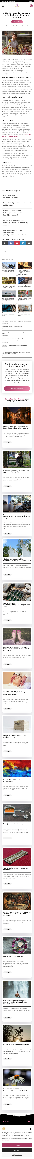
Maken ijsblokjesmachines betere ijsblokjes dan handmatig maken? (17, 223)
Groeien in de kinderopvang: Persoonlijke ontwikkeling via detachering (13, 339)
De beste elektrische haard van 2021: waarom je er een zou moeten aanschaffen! (17, 913)
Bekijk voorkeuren (17, 1155)
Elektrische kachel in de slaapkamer (12, 326)
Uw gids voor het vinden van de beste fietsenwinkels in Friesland (15, 427)
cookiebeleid (5, 1140)
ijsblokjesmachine (12, 175)
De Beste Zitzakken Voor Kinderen (16, 1044)
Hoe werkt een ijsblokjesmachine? (17, 196)
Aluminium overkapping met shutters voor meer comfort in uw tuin (8, 286)
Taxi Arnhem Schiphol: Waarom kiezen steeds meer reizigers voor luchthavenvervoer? (8, 300)
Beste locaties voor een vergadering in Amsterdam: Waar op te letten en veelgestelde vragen (17, 516)
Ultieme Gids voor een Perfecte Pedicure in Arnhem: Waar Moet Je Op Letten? (16, 648)
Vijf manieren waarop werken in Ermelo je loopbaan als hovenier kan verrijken (16, 353)
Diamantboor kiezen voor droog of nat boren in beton (16, 321)
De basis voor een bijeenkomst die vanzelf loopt (8, 314)
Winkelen (17, 22)
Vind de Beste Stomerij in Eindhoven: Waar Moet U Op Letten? (17, 559)
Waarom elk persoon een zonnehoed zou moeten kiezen (15, 1089)
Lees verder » (5, 323)
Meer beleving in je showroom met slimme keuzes (24, 314)
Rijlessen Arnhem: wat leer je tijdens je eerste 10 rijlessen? (25, 299)
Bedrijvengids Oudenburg (13, 824)
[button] (31, 1129)
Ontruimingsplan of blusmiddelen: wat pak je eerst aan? (16, 332)
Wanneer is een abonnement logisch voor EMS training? (14, 346)
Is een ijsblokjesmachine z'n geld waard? (17, 204)
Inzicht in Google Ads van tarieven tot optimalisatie (24, 285)
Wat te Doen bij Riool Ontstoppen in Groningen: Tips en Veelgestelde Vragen (16, 604)
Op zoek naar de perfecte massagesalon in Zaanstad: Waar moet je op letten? (15, 693)
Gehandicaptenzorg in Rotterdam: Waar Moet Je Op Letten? (16, 471)
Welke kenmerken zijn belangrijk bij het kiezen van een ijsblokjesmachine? (17, 213)
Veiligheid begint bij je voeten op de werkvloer (8, 271)
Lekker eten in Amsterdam (13, 956)
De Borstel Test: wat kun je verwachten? (13, 780)
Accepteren (17, 1145)
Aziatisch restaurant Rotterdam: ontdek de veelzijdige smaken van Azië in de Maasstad (24, 272)
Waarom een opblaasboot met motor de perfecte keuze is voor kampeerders (15, 1002)
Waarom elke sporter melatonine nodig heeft (15, 868)
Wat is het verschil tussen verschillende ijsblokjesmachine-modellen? (17, 233)
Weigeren (17, 1150)
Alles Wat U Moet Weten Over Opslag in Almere (14, 736)
